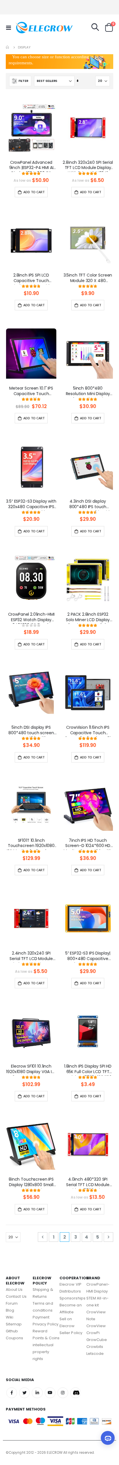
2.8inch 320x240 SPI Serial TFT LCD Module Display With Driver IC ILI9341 (88, 166)
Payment (41, 1317)
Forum (12, 1303)
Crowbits (94, 1346)
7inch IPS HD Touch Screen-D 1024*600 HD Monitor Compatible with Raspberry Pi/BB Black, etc (88, 844)
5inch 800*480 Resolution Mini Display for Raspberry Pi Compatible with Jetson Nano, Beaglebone (87, 392)
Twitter (24, 1392)
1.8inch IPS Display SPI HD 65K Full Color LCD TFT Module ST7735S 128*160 (88, 1070)
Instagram (62, 1392)
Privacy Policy (45, 1324)
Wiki (9, 1317)
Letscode (95, 1353)
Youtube (50, 1392)
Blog (10, 1310)
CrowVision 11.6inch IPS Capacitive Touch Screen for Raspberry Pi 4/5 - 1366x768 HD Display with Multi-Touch (88, 731)
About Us (14, 1289)
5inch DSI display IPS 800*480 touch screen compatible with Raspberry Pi (31, 731)
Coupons (14, 1338)
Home (8, 47)
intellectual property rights (43, 1351)
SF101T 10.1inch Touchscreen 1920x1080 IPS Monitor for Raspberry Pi (31, 844)
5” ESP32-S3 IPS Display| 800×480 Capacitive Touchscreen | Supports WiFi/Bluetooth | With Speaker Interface (87, 957)
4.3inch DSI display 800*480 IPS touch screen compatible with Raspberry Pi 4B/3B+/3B (88, 505)
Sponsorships (72, 1298)
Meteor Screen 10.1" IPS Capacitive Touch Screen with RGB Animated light (31, 392)
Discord (75, 1392)
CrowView (96, 1326)
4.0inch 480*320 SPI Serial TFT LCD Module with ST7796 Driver (87, 1183)
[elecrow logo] (26, 27)
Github (12, 1331)
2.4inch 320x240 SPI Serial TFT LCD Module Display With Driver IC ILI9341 (31, 957)
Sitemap (14, 1324)
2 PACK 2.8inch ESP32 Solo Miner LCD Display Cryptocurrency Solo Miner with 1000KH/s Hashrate (88, 618)
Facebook (11, 1392)
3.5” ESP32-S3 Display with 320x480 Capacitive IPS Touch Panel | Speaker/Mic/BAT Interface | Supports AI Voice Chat (31, 505)
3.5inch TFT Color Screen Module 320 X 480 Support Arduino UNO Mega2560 (88, 279)
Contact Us (16, 1296)
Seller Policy (71, 1333)
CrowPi (93, 1333)
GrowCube (96, 1339)
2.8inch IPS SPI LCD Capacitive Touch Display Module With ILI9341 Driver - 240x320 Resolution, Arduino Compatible (31, 279)
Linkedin (37, 1392)
